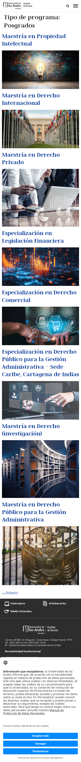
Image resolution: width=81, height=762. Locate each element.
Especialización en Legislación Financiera (33, 236)
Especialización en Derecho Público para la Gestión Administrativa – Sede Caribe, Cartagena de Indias (40, 363)
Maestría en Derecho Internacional (31, 99)
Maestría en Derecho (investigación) (31, 429)
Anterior (10, 592)
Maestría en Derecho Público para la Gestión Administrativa (34, 512)
